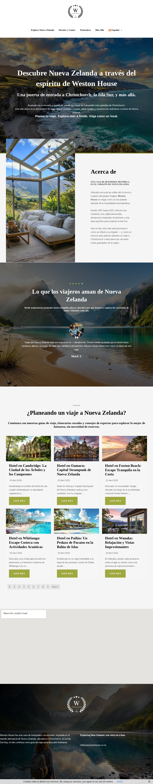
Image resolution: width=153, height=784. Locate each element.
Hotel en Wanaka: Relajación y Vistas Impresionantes (119, 542)
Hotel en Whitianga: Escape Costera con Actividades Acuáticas (26, 542)
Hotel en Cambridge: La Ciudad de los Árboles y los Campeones (27, 470)
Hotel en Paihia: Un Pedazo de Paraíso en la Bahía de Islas (75, 542)
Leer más (19, 501)
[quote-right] (76, 338)
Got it (119, 781)
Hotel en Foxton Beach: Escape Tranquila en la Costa (123, 470)
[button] (120, 30)
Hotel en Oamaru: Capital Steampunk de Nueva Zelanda (74, 470)
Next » (55, 586)
